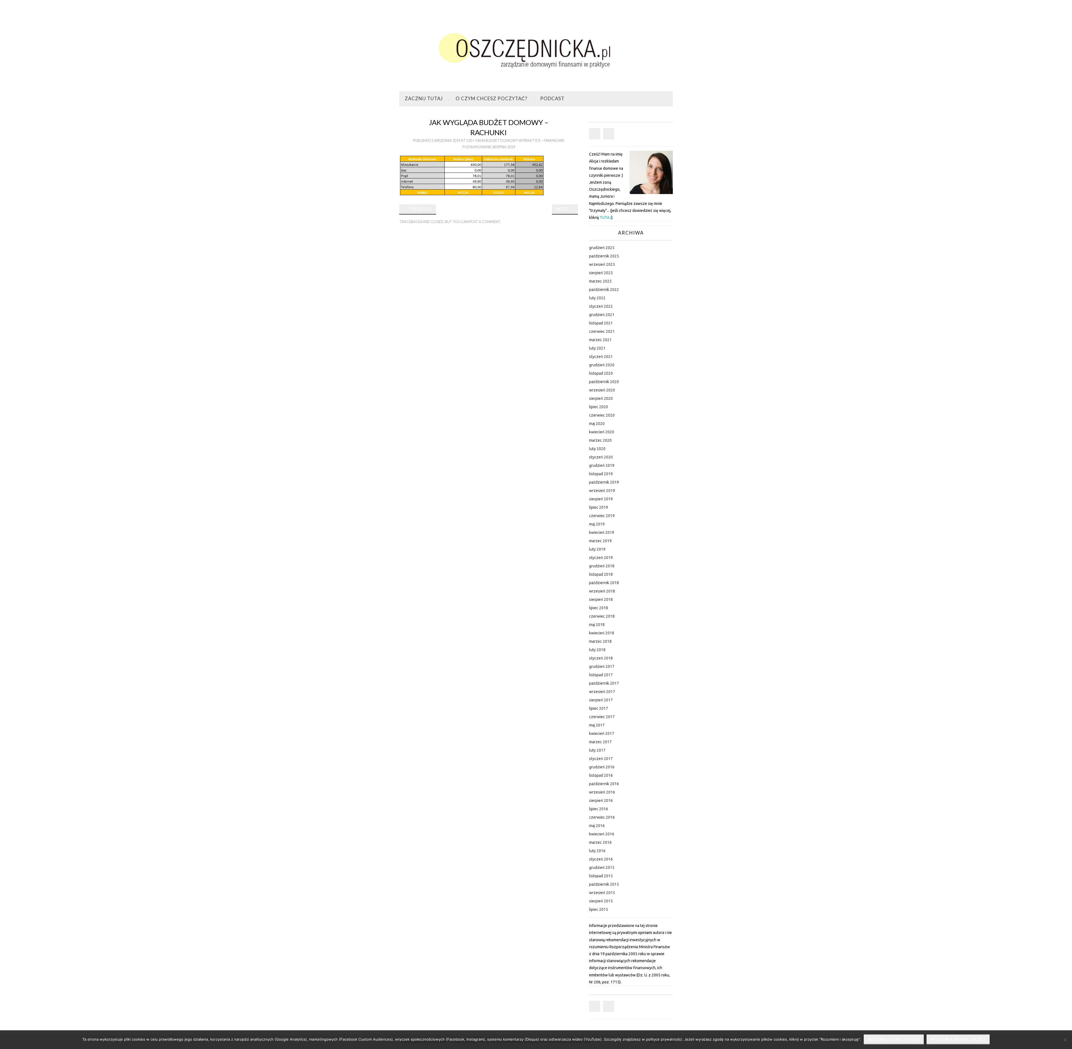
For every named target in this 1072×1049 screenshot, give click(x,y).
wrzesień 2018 (602, 591)
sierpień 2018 (601, 599)
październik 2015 (604, 884)
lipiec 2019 (598, 507)
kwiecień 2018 (601, 633)
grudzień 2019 (601, 465)
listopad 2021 (601, 323)
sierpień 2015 (601, 901)
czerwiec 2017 (602, 717)
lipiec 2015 (598, 909)
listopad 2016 (601, 775)
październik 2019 (604, 482)
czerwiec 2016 (602, 817)
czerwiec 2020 (602, 415)
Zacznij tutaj (424, 98)
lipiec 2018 (598, 608)
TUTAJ (605, 217)
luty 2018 (597, 649)
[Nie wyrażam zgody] (1065, 1040)
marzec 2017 (600, 742)
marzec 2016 (600, 842)
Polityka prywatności (958, 1039)
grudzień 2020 (601, 365)
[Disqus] (488, 306)
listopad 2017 (601, 675)
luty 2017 (597, 750)
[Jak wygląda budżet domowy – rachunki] (471, 175)
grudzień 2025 (601, 247)
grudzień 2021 (601, 314)
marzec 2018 (600, 641)
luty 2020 (597, 448)
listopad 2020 (601, 373)
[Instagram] (608, 133)
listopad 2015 (601, 876)
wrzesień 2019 (602, 490)
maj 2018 (597, 624)
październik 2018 (604, 582)
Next (565, 209)
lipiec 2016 (598, 809)
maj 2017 (597, 725)
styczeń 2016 (601, 859)
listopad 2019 (601, 474)
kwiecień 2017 (601, 733)
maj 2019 (597, 524)
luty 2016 (597, 851)
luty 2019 (597, 549)
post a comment (484, 222)
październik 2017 (604, 683)
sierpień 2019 (601, 499)
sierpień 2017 (601, 700)
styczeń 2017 (601, 758)
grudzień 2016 (601, 767)
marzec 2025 (600, 281)
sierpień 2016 (601, 800)
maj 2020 (597, 423)
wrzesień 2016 (602, 792)
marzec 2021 (600, 340)
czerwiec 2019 (602, 515)
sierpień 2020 (601, 398)
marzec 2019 (600, 541)
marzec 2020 (600, 440)
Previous (417, 209)
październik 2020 (604, 381)
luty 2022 (597, 298)
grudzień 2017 (601, 666)
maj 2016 (597, 825)
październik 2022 (604, 289)
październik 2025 (604, 256)
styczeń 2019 (601, 557)
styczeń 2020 (601, 457)
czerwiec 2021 (602, 331)
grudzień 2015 (601, 867)
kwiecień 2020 (601, 432)
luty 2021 (597, 348)
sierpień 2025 (601, 273)
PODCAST (552, 98)
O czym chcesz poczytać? (491, 98)
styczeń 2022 (601, 306)
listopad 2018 (601, 574)
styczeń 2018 (601, 658)
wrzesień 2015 (602, 892)
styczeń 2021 (601, 356)
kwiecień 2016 (601, 834)
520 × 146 (473, 140)
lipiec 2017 (598, 708)
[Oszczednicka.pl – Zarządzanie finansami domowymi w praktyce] (536, 48)
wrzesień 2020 (602, 390)
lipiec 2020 (598, 407)
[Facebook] (594, 133)
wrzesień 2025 (602, 264)
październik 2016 (604, 784)
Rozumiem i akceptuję (894, 1039)
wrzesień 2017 (602, 691)
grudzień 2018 (601, 566)
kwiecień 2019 (601, 532)
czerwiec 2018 (602, 616)
